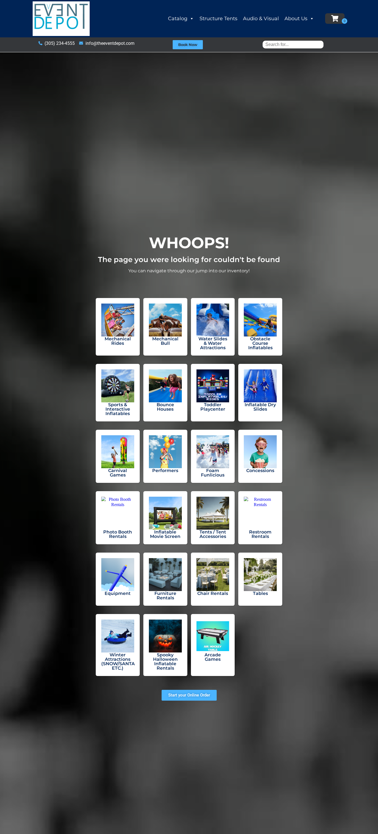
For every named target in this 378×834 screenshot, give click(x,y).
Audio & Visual (261, 18)
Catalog (177, 18)
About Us (295, 18)
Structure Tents (218, 18)
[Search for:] (293, 44)
